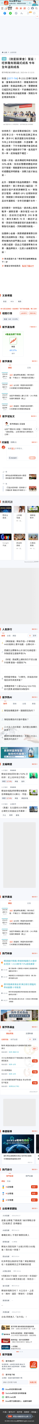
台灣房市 (13, 804)
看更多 (34, 361)
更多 (34, 635)
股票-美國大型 (14, 1052)
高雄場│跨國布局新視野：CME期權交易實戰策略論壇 (21, 407)
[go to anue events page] (28, 8)
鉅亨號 (19, 1412)
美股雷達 (13, 770)
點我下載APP (28, 265)
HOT (11, 375)
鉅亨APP (12, 1412)
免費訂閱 (33, 1382)
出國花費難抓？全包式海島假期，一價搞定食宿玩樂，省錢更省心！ (33, 544)
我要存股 (33, 313)
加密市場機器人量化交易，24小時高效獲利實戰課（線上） (23, 397)
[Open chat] (34, 13)
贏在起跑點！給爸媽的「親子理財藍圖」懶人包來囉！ (19, 309)
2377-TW (12, 78)
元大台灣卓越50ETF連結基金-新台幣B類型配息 (16, 1059)
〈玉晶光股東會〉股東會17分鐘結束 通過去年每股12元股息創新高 (16, 488)
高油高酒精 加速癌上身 (19, 544)
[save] (28, 13)
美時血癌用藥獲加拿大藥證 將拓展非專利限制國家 (15, 476)
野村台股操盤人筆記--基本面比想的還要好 (6, 516)
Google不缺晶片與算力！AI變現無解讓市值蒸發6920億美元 (6, 544)
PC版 (4, 1412)
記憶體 (10, 1186)
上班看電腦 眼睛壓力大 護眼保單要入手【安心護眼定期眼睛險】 (19, 516)
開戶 (35, 1048)
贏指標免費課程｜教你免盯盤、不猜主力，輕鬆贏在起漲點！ (22, 376)
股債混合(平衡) (14, 1086)
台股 (5, 52)
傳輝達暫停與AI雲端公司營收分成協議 (33, 516)
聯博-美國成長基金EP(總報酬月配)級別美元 (16, 1047)
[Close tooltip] (32, 19)
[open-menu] (2, 8)
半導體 (10, 1200)
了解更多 (32, 326)
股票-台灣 (12, 1064)
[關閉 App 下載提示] (2, 3)
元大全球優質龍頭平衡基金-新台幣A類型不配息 (16, 1081)
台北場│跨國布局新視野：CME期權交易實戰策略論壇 (21, 386)
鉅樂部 (26, 1412)
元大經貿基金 (6, 1070)
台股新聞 (13, 52)
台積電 (10, 1193)
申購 (35, 1061)
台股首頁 (24, 313)
